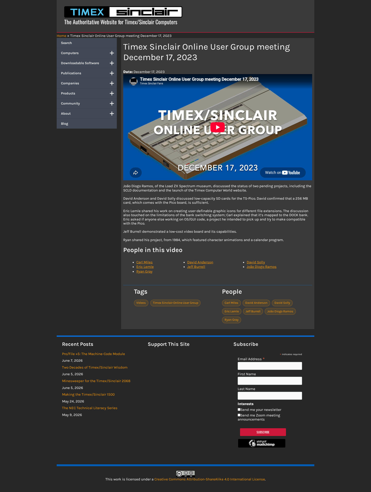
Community (70, 103)
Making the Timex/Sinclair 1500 (88, 394)
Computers (70, 53)
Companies (70, 83)
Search (66, 43)
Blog (64, 123)
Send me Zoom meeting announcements (259, 417)
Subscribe (263, 432)
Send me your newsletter (260, 409)
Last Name (246, 389)
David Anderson (200, 262)
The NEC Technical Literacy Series (89, 408)
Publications (71, 73)
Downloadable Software (80, 63)
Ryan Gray (144, 271)
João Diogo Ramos (262, 266)
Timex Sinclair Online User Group (175, 303)
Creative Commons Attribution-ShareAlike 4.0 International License (209, 479)
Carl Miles (144, 262)
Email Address (251, 358)
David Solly (256, 262)
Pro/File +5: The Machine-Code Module (93, 354)
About (66, 113)
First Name (247, 374)
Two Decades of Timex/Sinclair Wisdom (95, 367)
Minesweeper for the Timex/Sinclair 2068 (96, 381)
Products (68, 93)
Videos (141, 303)
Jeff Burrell (196, 266)
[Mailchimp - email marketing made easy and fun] (261, 446)
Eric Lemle (145, 266)
